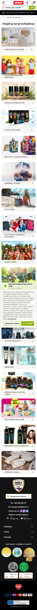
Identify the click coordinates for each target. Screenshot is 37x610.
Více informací (11, 319)
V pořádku (28, 323)
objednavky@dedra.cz (20, 507)
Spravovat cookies (12, 323)
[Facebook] (21, 511)
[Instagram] (24, 511)
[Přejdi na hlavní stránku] (18, 3)
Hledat (32, 8)
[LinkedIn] (27, 511)
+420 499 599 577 (20, 503)
